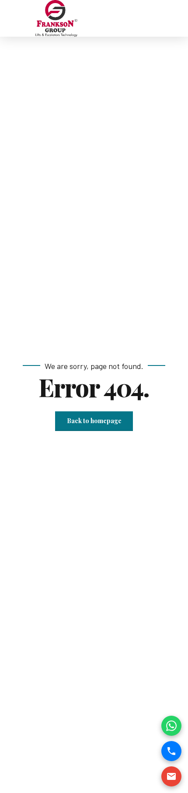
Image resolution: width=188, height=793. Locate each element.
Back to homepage (94, 421)
